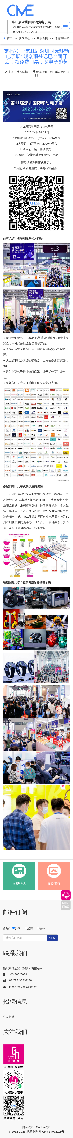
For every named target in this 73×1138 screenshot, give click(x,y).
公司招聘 (8, 1016)
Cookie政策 (43, 1127)
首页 (9, 38)
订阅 (52, 937)
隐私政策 (28, 1127)
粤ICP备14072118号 (51, 1131)
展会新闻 (42, 38)
